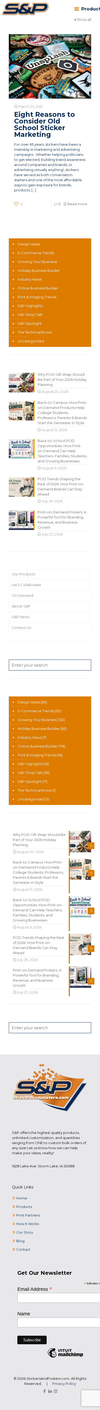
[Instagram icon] (56, 1391)
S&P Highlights (30, 306)
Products (24, 1206)
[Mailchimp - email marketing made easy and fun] (65, 1357)
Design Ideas (29, 244)
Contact (23, 1249)
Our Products (23, 574)
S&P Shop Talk (30, 314)
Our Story (24, 1232)
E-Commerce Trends (36, 253)
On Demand (22, 595)
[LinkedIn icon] (50, 1391)
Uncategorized (31, 341)
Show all (84, 19)
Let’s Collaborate (26, 585)
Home (21, 1198)
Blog (20, 1241)
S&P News (20, 617)
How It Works (27, 1224)
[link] (25, 9)
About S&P (21, 606)
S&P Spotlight (30, 323)
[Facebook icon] (44, 1391)
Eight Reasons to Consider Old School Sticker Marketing (44, 124)
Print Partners (28, 1215)
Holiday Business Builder (39, 270)
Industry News (30, 279)
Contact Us (21, 627)
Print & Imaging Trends (37, 297)
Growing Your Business (37, 261)
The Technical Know (35, 332)
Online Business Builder (38, 288)
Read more (77, 204)
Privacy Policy (64, 1383)
